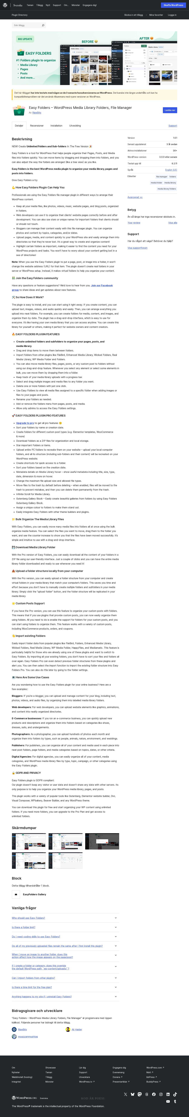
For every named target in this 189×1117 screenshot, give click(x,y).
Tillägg (48, 1077)
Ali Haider (77, 1029)
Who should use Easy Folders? (28, 918)
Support (173, 125)
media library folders (167, 189)
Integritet (16, 1081)
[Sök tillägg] (43, 25)
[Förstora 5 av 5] (78, 856)
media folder (156, 183)
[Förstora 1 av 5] (42, 837)
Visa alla (172, 222)
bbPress (151, 1077)
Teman (48, 1072)
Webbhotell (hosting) (22, 1077)
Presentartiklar (121, 1081)
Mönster (49, 1081)
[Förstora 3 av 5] (115, 837)
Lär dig (82, 1067)
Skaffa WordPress (173, 5)
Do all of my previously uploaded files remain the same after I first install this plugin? (57, 946)
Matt (149, 1072)
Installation (56, 125)
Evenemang (118, 1072)
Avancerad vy (135, 197)
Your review (134, 222)
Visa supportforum (137, 247)
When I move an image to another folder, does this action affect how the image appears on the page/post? (42, 956)
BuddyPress (153, 1081)
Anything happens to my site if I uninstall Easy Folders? (42, 996)
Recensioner (37, 125)
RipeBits (36, 112)
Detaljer (19, 125)
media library (170, 183)
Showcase (50, 1067)
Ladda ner (170, 110)
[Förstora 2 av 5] (78, 837)
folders (173, 177)
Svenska (44, 1098)
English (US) (171, 170)
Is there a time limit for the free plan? (32, 987)
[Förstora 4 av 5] (42, 856)
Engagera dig (119, 1067)
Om (13, 1067)
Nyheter (16, 1072)
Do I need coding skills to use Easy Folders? (36, 936)
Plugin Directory (19, 15)
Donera (118, 1077)
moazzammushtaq (28, 1036)
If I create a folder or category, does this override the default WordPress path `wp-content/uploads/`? (40, 967)
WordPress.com (155, 1067)
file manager (161, 177)
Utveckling (75, 125)
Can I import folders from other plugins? (33, 978)
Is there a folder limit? (23, 927)
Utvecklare (84, 1077)
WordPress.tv (87, 1081)
